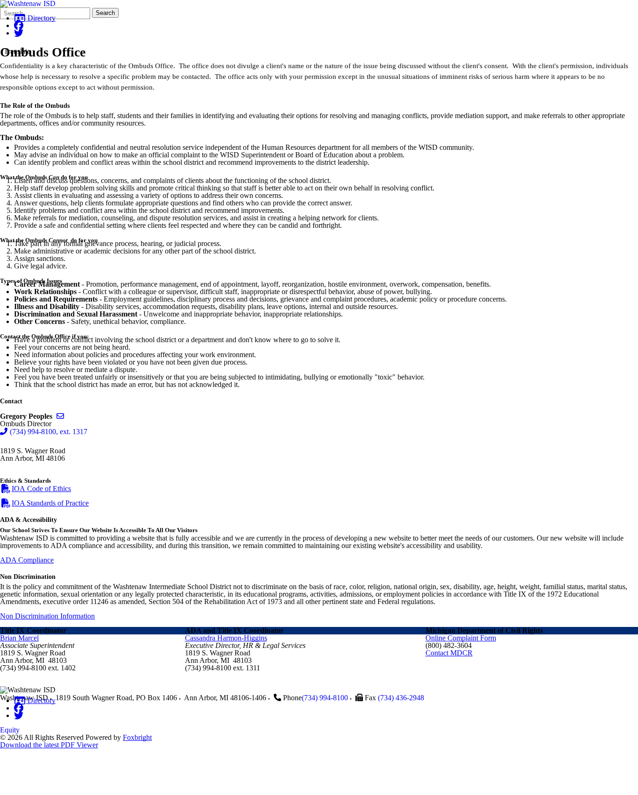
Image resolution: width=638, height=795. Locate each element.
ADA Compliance (27, 560)
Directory (41, 18)
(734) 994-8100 (325, 698)
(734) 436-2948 (401, 698)
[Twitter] (18, 33)
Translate (17, 51)
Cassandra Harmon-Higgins (226, 638)
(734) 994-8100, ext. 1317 (48, 432)
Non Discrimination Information (47, 616)
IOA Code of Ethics (41, 488)
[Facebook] (18, 25)
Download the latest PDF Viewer (49, 745)
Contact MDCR (449, 653)
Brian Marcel (19, 638)
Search (105, 12)
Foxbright (137, 737)
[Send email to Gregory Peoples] (60, 416)
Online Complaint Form (460, 638)
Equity (10, 730)
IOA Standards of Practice (50, 503)
